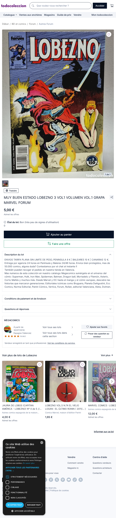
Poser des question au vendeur (98, 335)
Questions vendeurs (102, 463)
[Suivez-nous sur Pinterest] (63, 480)
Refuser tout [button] (33, 505)
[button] (58, 254)
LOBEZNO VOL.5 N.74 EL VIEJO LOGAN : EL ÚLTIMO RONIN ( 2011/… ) (65, 407)
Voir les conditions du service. (61, 343)
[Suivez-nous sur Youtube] (69, 480)
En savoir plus (29, 463)
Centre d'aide (100, 457)
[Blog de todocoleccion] (81, 480)
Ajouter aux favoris (98, 327)
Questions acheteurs (102, 468)
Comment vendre (75, 463)
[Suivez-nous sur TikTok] (75, 480)
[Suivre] (108, 34)
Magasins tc (73, 468)
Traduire (13, 190)
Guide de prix (64, 14)
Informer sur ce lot (104, 431)
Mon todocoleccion (102, 14)
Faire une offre (61, 243)
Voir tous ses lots (52, 327)
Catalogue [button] (9, 14)
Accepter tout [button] (14, 505)
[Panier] (112, 5)
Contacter (97, 473)
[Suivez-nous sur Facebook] (51, 480)
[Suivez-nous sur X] (57, 480)
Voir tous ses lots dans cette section (55, 334)
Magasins (49, 14)
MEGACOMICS (12, 320)
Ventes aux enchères (30, 14)
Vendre (77, 14)
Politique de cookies (59, 490)
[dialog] (24, 477)
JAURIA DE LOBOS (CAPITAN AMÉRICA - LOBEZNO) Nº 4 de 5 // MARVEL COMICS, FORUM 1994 (21, 407)
